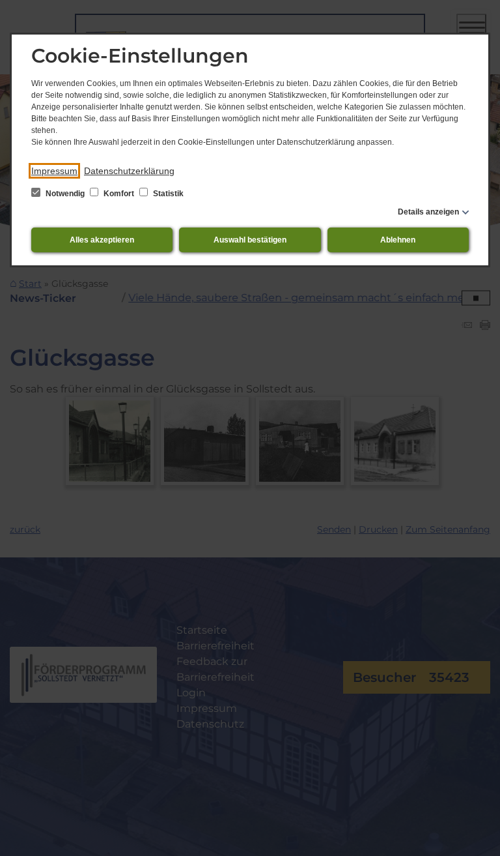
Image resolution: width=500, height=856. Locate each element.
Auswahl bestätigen (250, 239)
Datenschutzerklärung (129, 171)
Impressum (54, 171)
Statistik (167, 193)
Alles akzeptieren (102, 239)
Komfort (119, 193)
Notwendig (65, 193)
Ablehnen (397, 239)
